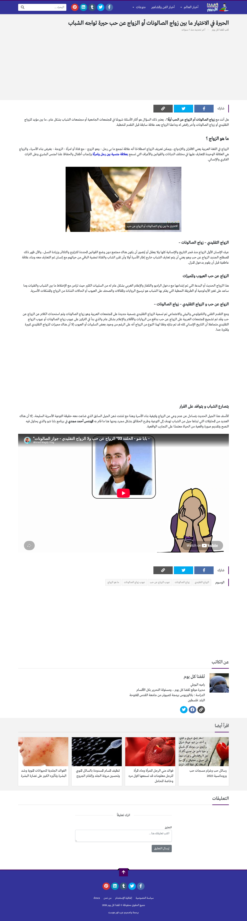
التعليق (168, 827)
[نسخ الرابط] (163, 108)
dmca (97, 898)
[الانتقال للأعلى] (123, 872)
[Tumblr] (92, 7)
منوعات (140, 7)
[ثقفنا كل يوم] (217, 7)
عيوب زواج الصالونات (134, 582)
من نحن (108, 898)
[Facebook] (109, 7)
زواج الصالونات (182, 582)
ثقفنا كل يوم (218, 29)
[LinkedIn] (83, 7)
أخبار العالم (191, 7)
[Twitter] (101, 7)
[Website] (201, 709)
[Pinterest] (75, 7)
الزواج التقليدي (202, 582)
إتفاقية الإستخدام (123, 898)
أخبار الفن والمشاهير (163, 7)
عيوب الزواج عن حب (160, 582)
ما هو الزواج (113, 582)
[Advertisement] (123, 64)
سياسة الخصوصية (145, 898)
